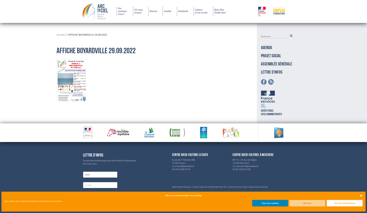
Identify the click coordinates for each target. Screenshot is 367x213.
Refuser (307, 203)
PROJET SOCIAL (271, 56)
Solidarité (183, 11)
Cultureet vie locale (201, 11)
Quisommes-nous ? (122, 11)
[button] (361, 195)
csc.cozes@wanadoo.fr (183, 166)
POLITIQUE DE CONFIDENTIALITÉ (210, 187)
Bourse (153, 11)
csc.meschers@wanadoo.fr (246, 166)
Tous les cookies (270, 203)
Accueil (60, 34)
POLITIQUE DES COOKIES (255, 187)
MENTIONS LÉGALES (181, 187)
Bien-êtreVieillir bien (220, 11)
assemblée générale (276, 64)
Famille (167, 11)
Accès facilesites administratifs (271, 112)
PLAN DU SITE (235, 187)
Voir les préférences (344, 203)
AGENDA (266, 48)
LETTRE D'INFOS (271, 72)
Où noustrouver (138, 11)
